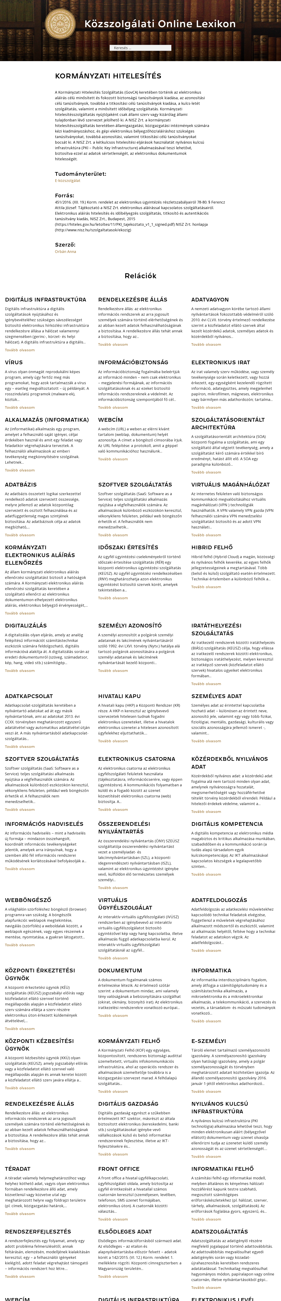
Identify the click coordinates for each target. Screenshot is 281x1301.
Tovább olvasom (20, 350)
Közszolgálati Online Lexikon (160, 24)
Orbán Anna (65, 251)
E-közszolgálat (67, 180)
